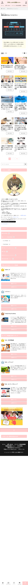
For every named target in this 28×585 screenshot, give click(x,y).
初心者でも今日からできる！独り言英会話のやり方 (7, 67)
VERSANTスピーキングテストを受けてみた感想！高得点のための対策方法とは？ (20, 128)
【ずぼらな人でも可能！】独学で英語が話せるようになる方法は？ (20, 67)
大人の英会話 (6, 240)
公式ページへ (14, 308)
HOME (3, 8)
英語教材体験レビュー (8, 258)
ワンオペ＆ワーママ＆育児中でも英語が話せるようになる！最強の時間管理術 (20, 86)
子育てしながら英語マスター (17, 452)
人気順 (5, 53)
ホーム (2, 5)
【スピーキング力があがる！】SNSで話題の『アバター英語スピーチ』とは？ (20, 148)
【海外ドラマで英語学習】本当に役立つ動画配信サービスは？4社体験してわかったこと (7, 106)
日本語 (5, 251)
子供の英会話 (6, 244)
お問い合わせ (7, 5)
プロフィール (21, 449)
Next (17, 158)
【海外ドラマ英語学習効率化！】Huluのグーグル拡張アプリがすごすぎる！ (7, 148)
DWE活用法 (6, 233)
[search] (25, 164)
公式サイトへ (14, 286)
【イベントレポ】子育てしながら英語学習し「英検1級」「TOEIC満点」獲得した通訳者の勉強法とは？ (20, 107)
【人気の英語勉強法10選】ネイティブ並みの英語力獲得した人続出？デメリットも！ (7, 128)
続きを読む (10, 71)
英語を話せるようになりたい (12, 8)
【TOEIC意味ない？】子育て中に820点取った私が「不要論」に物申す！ (7, 85)
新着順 (2, 53)
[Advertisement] (14, 519)
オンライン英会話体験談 (16, 5)
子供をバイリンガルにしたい (9, 247)
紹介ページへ (14, 283)
